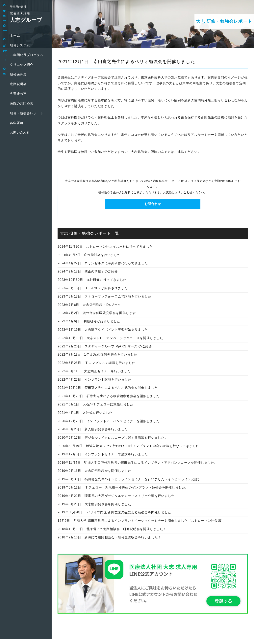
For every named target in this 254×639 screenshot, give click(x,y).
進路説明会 (18, 84)
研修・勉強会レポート (26, 113)
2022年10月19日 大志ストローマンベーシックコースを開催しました (110, 338)
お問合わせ (152, 204)
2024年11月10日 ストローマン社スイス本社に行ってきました (105, 246)
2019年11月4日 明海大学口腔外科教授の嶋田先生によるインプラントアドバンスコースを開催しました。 (137, 462)
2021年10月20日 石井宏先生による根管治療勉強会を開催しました (109, 396)
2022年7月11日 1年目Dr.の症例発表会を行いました (97, 354)
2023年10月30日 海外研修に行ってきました (92, 279)
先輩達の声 (18, 93)
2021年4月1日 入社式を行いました (85, 412)
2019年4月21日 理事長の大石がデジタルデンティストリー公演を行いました (116, 495)
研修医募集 (18, 74)
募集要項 (16, 123)
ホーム (15, 35)
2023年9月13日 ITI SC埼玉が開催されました (93, 288)
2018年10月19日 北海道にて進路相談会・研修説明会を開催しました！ (112, 529)
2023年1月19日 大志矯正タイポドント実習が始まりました (103, 329)
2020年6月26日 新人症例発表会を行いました (93, 429)
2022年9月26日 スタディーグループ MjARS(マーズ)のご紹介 (105, 346)
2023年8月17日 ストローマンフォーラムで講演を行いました (104, 296)
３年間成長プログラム (26, 55)
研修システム (20, 45)
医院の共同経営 (21, 103)
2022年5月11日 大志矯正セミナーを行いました (94, 371)
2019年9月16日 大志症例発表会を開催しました (94, 470)
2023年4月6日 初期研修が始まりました (89, 321)
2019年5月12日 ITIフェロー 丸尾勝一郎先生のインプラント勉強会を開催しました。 (123, 487)
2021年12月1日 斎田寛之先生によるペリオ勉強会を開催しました (108, 387)
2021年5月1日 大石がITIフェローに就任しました (95, 404)
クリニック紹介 (21, 64)
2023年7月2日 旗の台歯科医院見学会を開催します (97, 313)
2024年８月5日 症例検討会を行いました (89, 255)
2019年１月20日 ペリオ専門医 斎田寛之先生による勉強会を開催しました (114, 512)
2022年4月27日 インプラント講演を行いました (94, 379)
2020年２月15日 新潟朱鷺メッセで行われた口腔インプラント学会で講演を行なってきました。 (130, 446)
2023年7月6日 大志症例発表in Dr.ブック (89, 304)
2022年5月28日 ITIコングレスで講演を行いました (96, 363)
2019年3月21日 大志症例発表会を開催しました (94, 504)
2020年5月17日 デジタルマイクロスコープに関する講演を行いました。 (113, 437)
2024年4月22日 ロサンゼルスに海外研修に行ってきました (103, 263)
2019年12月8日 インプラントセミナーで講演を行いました (103, 454)
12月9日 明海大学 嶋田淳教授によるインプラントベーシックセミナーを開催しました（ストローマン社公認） (141, 520)
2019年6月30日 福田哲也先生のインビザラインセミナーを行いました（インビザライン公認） (129, 479)
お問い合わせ (20, 132)
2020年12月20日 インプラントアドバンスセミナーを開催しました (109, 421)
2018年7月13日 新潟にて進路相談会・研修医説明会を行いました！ (109, 537)
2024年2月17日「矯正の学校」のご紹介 (88, 271)
